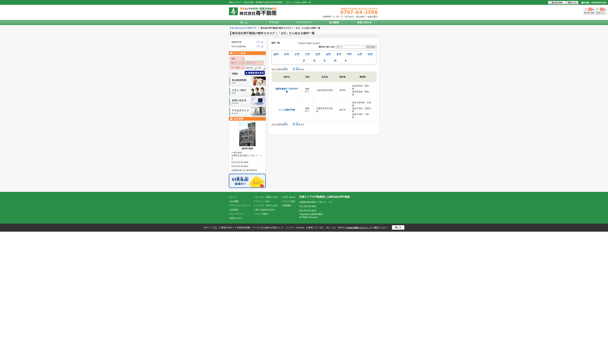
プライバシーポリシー (240, 205)
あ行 (276, 54)
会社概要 (234, 201)
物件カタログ (236, 218)
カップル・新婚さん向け (267, 197)
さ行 (297, 54)
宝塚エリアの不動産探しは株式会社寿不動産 (324, 196)
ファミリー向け (263, 201)
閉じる (398, 227)
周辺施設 (287, 205)
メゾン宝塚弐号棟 (287, 110)
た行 (307, 54)
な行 (317, 54)
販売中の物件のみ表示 (310, 43)
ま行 (338, 54)
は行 (328, 54)
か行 (286, 54)
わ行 (370, 54)
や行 (349, 54)
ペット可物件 (262, 214)
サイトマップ (236, 214)
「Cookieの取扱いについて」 (357, 228)
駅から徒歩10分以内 (265, 210)
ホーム (233, 197)
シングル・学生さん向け (267, 205)
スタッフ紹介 (289, 201)
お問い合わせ (289, 197)
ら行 (359, 54)
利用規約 (234, 210)
